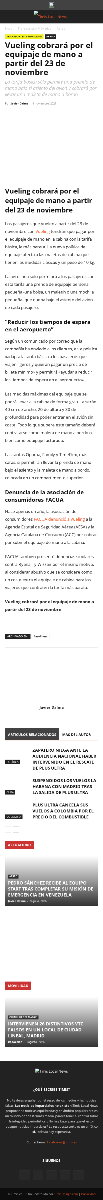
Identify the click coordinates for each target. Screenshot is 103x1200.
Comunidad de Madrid (23, 1017)
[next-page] (16, 829)
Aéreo (61, 28)
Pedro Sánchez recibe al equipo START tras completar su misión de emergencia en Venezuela (50, 889)
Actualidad (19, 844)
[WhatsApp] (33, 115)
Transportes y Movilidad (34, 28)
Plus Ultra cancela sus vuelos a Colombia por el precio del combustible (63, 811)
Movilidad (18, 985)
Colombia (13, 816)
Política (12, 762)
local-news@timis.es (62, 1142)
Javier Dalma (19, 103)
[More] (56, 115)
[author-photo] (52, 699)
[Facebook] (10, 115)
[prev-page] (8, 829)
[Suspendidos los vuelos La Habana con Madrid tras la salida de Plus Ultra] (17, 786)
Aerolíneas (41, 636)
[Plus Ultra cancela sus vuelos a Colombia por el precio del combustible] (17, 810)
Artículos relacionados (32, 734)
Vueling (43, 231)
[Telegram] (45, 115)
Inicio (8, 28)
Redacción (15, 1042)
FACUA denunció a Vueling (59, 519)
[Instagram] (38, 1175)
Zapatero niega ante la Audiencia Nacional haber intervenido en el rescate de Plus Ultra (64, 759)
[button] (8, 16)
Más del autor (76, 734)
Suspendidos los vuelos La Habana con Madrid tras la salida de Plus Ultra (64, 786)
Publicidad (88, 1194)
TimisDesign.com (66, 1194)
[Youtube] (65, 1175)
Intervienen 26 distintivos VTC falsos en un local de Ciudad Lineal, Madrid (45, 1030)
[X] (21, 115)
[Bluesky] (79, 1175)
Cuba (10, 792)
